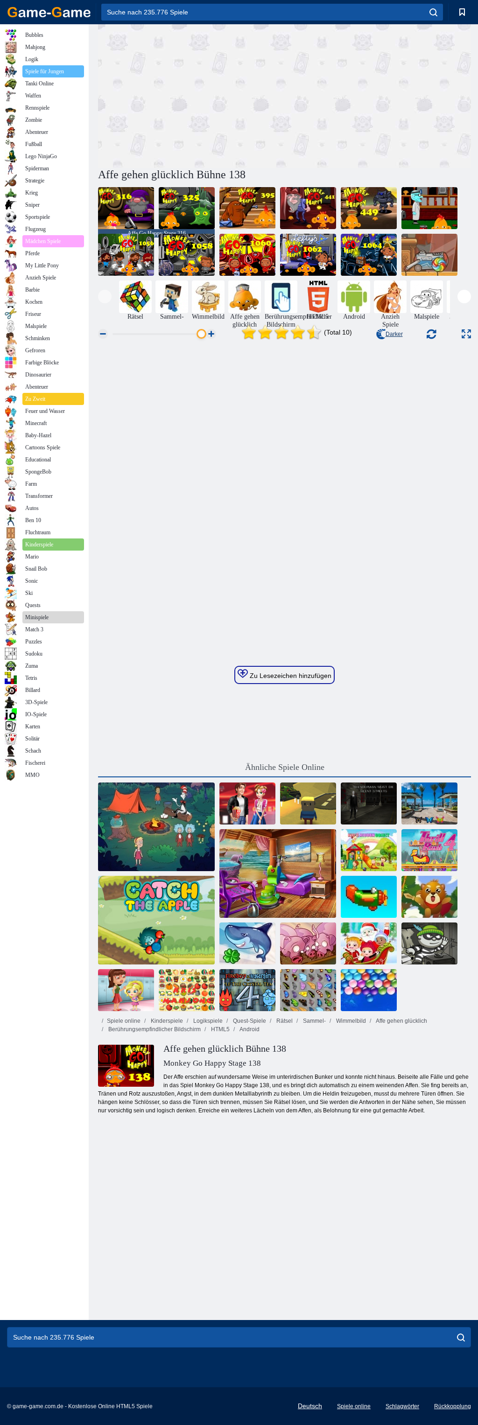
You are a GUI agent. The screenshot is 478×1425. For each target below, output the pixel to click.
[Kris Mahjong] (187, 990)
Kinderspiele (166, 1021)
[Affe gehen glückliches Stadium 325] (187, 208)
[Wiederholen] (369, 897)
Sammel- (314, 1021)
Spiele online (124, 1021)
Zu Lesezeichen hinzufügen (289, 675)
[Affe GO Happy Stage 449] (369, 208)
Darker (394, 334)
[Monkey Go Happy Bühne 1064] (369, 255)
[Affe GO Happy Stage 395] (247, 208)
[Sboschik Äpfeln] (156, 920)
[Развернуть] (466, 333)
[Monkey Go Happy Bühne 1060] (247, 255)
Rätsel (284, 1021)
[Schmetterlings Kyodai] (308, 990)
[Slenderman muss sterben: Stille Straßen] (369, 803)
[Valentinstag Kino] (247, 803)
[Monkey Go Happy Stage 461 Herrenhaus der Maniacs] (429, 208)
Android (249, 1029)
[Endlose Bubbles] (369, 990)
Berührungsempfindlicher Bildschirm (154, 1029)
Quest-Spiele (249, 1021)
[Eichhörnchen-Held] (429, 897)
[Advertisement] (191, 94)
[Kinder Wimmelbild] (369, 850)
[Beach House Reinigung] (277, 873)
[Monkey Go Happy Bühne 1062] (308, 255)
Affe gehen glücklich (401, 1021)
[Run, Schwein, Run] (308, 943)
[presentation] (105, 296)
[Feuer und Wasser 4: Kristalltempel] (247, 990)
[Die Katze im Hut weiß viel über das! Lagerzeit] (156, 826)
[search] (433, 12)
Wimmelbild (350, 1021)
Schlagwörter (402, 1406)
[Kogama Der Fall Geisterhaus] (308, 803)
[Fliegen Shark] (247, 943)
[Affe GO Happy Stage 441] (308, 208)
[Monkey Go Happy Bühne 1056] (126, 255)
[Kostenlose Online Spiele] (49, 12)
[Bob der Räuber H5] (429, 943)
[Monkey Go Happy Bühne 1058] (187, 255)
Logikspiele (207, 1021)
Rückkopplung (452, 1406)
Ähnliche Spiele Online (284, 767)
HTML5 (220, 1029)
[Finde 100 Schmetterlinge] (429, 803)
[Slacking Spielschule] (126, 990)
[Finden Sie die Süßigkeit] (429, 255)
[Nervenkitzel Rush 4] (429, 850)
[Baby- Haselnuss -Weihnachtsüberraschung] (369, 943)
